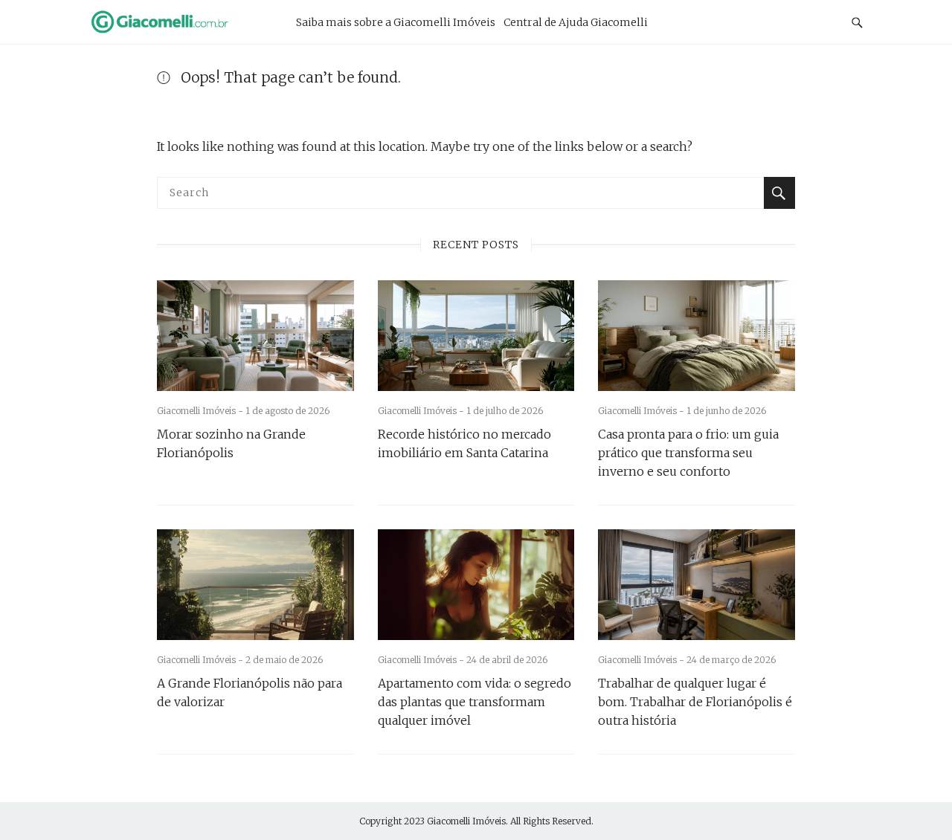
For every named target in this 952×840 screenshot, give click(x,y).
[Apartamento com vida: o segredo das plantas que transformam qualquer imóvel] (476, 584)
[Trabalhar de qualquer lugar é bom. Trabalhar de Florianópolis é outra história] (696, 584)
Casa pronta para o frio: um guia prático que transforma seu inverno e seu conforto (688, 453)
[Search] (779, 193)
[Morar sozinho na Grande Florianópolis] (255, 335)
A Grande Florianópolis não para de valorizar (249, 692)
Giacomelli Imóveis (466, 821)
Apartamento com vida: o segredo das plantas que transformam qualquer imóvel (474, 702)
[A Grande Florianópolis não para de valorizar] (255, 584)
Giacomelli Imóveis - (201, 410)
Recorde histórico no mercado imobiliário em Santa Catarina (464, 443)
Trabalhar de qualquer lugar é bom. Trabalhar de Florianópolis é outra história (695, 702)
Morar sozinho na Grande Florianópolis (231, 443)
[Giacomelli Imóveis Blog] (178, 21)
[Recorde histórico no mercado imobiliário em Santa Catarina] (476, 335)
